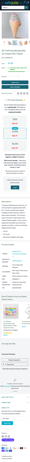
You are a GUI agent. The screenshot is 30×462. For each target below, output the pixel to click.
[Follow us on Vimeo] (9, 436)
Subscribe (7, 423)
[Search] (26, 7)
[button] (7, 333)
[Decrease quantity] (9, 76)
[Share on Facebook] (18, 93)
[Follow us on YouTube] (6, 436)
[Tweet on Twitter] (24, 93)
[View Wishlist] (24, 3)
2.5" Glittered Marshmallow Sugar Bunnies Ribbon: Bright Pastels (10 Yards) (10, 324)
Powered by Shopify (7, 458)
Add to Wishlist (15, 87)
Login (15, 187)
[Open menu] (2, 3)
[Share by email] (27, 93)
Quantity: (4, 76)
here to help (7, 386)
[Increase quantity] (18, 76)
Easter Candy (16, 251)
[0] (27, 3)
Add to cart (15, 82)
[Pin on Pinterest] (21, 93)
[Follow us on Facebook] (3, 436)
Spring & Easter (17, 260)
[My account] (20, 3)
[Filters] (3, 364)
